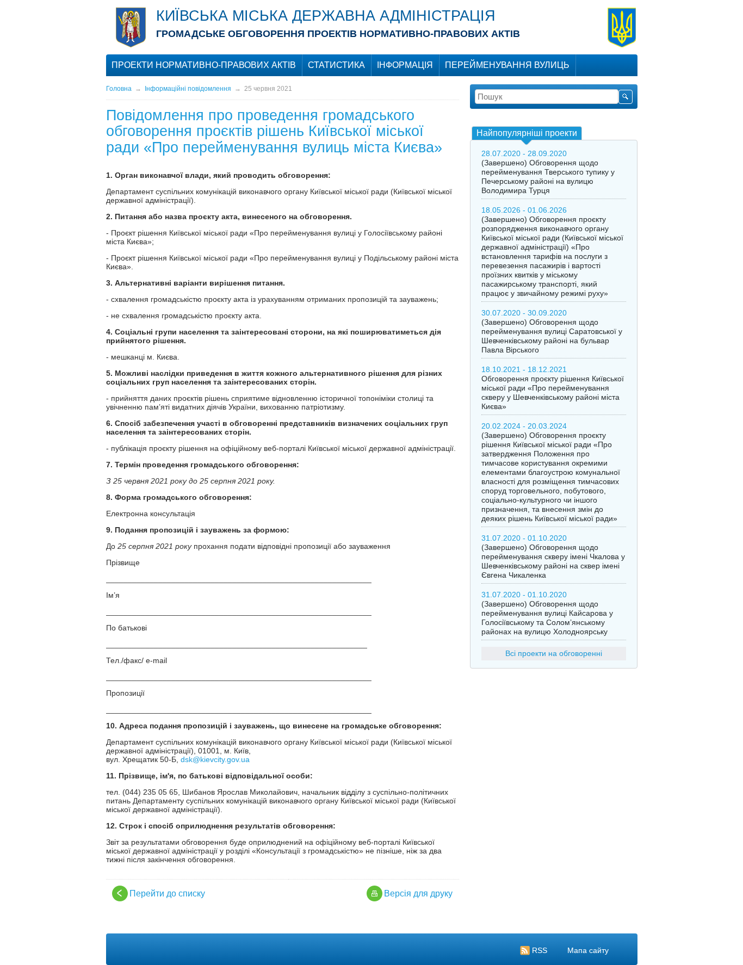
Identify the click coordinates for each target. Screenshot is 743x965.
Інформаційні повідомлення (188, 88)
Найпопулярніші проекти (526, 133)
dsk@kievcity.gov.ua (215, 759)
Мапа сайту (588, 950)
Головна (119, 88)
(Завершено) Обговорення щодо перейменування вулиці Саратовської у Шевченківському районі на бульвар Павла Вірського (551, 336)
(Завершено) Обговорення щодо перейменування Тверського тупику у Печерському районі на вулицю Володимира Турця (548, 176)
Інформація (405, 65)
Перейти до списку (167, 893)
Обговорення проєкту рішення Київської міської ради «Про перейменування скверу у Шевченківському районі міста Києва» (552, 392)
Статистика (336, 65)
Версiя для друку (418, 893)
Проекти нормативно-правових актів (204, 65)
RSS (539, 950)
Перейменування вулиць (507, 65)
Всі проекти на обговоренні (553, 653)
